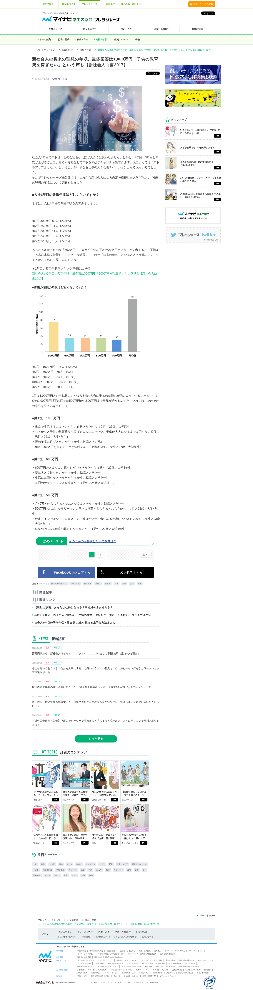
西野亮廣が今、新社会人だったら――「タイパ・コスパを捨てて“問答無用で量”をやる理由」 (86, 653)
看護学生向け (111, 951)
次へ (145, 554)
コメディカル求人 (111, 973)
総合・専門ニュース (105, 960)
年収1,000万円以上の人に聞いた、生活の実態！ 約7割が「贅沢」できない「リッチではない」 (94, 614)
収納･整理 (60, 870)
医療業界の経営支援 (185, 973)
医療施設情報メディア (85, 966)
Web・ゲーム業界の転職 (97, 970)
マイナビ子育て (133, 963)
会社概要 (94, 982)
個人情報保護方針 (153, 982)
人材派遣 (80, 970)
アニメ (69, 864)
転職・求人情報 (145, 951)
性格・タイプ (122, 864)
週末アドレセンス (139, 864)
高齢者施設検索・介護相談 (189, 966)
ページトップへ (207, 915)
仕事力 (108, 584)
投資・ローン (121, 39)
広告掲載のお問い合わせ (126, 937)
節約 (61, 864)
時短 (91, 875)
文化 (35, 864)
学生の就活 (81, 951)
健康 (129, 870)
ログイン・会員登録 (203, 4)
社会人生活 (75, 584)
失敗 (83, 875)
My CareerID (190, 963)
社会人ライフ (38, 800)
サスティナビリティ (117, 982)
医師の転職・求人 (128, 973)
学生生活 (37, 875)
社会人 (98, 584)
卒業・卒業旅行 (123, 931)
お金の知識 (45, 39)
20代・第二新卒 (116, 970)
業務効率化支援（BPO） (100, 976)
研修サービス (82, 976)
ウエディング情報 (84, 963)
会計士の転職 (177, 970)
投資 (108, 870)
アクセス (104, 982)
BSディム (73, 870)
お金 (132, 584)
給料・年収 (101, 39)
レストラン (90, 864)
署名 (111, 864)
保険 (137, 39)
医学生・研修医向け (127, 951)
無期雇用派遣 (158, 973)
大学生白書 (47, 870)
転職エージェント (142, 970)
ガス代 (52, 864)
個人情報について (103, 937)
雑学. (43, 864)
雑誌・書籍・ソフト (205, 960)
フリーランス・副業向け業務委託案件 (142, 954)
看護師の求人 (96, 973)
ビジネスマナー (85, 931)
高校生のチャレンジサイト (126, 960)
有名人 (79, 864)
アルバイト (192, 951)
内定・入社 (103, 931)
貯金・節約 (63, 39)
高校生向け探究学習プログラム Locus (108, 957)
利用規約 (86, 937)
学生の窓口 (48, 4)
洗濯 (82, 870)
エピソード (118, 870)
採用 (129, 982)
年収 (140, 584)
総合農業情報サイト (115, 963)
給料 (124, 584)
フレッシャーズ (89, 4)
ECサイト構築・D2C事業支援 (153, 963)
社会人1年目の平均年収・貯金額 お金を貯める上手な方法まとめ (75, 622)
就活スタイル (69, 4)
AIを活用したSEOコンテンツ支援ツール (160, 966)
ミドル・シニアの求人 (85, 954)
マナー (74, 875)
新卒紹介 (129, 970)
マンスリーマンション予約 (131, 966)
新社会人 (87, 584)
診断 (94, 843)
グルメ (57, 875)
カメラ (102, 864)
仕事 (116, 584)
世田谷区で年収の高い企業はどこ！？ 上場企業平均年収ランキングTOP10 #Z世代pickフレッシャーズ (91, 687)
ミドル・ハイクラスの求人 (175, 951)
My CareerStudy (175, 963)
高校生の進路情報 (84, 957)
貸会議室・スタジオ (131, 976)
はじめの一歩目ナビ (131, 4)
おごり (99, 870)
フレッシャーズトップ (43, 49)
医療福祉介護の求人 (167, 954)
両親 (90, 870)
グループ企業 (138, 982)
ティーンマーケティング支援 (151, 960)
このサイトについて (68, 937)
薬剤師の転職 (82, 973)
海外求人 (157, 951)
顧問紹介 (207, 970)
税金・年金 (82, 39)
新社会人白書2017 (58, 584)
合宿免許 (110, 4)
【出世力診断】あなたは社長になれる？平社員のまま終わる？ (73, 607)
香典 (66, 875)
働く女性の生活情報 (186, 960)
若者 (137, 870)
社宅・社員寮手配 (149, 976)
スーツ (47, 875)
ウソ (144, 870)
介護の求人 (170, 973)
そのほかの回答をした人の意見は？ (79, 541)
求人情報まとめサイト (85, 960)
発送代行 (116, 976)
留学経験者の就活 (96, 951)
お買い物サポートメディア (108, 966)
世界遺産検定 (99, 963)
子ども (36, 870)
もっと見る (96, 738)
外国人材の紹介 (203, 973)
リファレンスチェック (167, 976)
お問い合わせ (147, 937)
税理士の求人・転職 (192, 970)
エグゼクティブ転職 (160, 970)
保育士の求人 (144, 973)
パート (202, 951)
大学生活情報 (171, 960)
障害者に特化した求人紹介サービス (111, 954)
